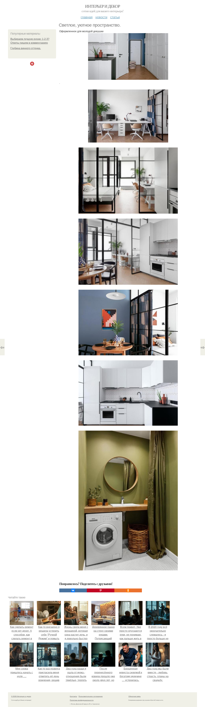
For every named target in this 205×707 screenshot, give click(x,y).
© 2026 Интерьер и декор (21, 696)
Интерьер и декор (102, 6)
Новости (101, 17)
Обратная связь (134, 696)
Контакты (73, 696)
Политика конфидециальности (82, 700)
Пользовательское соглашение (90, 696)
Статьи (115, 17)
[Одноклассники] (128, 590)
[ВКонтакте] (73, 590)
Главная (87, 17)
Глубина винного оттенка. (25, 48)
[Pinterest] (100, 590)
